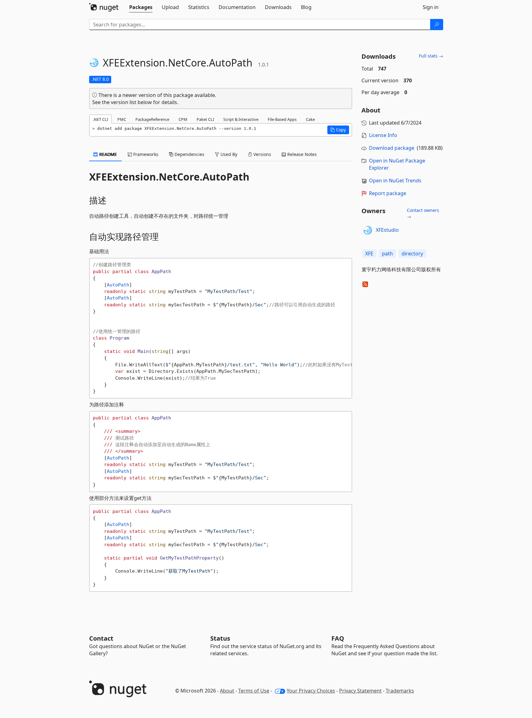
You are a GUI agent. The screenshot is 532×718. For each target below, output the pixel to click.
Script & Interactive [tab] (240, 119)
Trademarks (400, 690)
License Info (383, 135)
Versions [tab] (261, 154)
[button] (338, 130)
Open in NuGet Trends (395, 180)
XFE (369, 253)
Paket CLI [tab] (205, 119)
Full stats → (431, 56)
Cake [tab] (310, 119)
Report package (387, 193)
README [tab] (107, 154)
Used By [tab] (228, 154)
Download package (391, 147)
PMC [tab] (121, 119)
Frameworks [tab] (145, 154)
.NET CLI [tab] (100, 119)
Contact (101, 638)
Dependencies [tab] (188, 154)
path (387, 253)
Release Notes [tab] (301, 154)
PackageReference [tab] (152, 119)
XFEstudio (387, 229)
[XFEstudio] (367, 230)
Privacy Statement (360, 690)
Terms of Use (253, 690)
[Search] (436, 24)
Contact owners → (423, 213)
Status (220, 638)
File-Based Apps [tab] (282, 119)
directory (412, 253)
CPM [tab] (183, 119)
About (227, 690)
